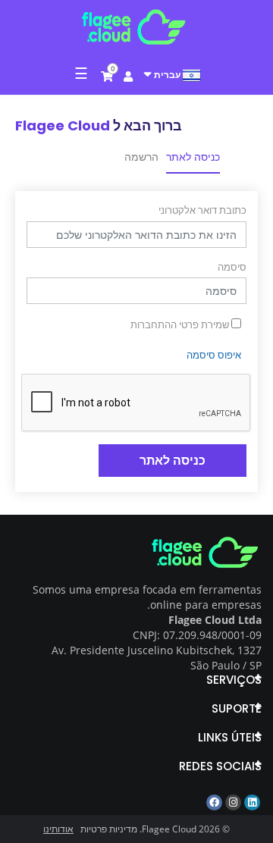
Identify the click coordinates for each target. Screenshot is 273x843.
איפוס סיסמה (214, 355)
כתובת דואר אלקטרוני (202, 210)
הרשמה (141, 156)
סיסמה (232, 267)
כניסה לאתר (193, 156)
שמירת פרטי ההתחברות (180, 324)
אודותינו (58, 829)
